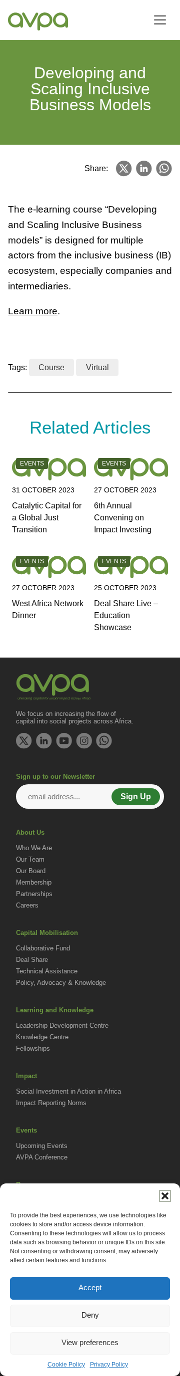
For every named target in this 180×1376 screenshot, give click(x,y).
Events (26, 1130)
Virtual (97, 367)
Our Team (30, 859)
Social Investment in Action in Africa (68, 1091)
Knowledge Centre (42, 1037)
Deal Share (32, 959)
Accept (90, 1287)
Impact (26, 1076)
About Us (30, 832)
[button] (165, 1196)
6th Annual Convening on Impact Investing (123, 517)
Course (51, 367)
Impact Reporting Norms (51, 1103)
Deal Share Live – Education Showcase (126, 615)
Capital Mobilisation (47, 932)
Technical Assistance (47, 971)
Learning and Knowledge (55, 1010)
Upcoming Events (42, 1145)
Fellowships (33, 1048)
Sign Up (135, 796)
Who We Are (34, 848)
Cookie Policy (66, 1364)
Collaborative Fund (43, 948)
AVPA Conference (42, 1157)
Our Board (31, 871)
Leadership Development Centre (62, 1025)
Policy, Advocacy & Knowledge (61, 982)
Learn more (33, 311)
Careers (27, 905)
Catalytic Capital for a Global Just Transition (47, 517)
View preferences (90, 1342)
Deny (90, 1315)
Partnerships (34, 894)
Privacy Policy (109, 1364)
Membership (34, 882)
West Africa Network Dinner (48, 609)
